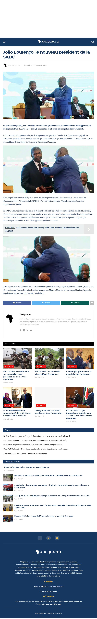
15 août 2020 (9, 470)
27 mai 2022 (19, 499)
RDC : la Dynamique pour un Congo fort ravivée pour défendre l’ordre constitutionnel (36, 436)
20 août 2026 (8, 382)
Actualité (43, 66)
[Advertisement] (48, 18)
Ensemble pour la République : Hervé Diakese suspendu (25, 453)
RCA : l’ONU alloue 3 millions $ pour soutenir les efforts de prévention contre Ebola (35, 449)
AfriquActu (15, 66)
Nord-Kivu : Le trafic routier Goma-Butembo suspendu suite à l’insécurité (48, 475)
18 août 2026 (8, 419)
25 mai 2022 (19, 478)
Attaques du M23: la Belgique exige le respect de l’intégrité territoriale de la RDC (52, 496)
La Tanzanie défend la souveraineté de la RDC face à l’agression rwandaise (17, 413)
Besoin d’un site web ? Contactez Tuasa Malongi (26, 467)
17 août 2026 (71, 421)
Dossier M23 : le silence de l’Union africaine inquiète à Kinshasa (43, 516)
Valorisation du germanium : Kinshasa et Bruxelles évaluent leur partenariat (32, 444)
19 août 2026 (71, 377)
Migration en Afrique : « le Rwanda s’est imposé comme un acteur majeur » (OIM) (34, 440)
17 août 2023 (29, 66)
